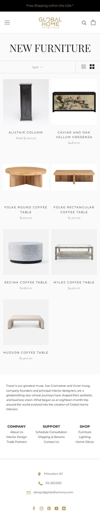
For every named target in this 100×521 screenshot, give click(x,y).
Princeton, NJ (53, 473)
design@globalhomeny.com (53, 492)
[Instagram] (42, 507)
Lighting (85, 437)
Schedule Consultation (51, 432)
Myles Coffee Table (74, 282)
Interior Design (16, 437)
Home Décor (85, 442)
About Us (16, 432)
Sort (35, 67)
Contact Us (51, 442)
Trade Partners (17, 442)
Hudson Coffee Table (25, 352)
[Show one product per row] (83, 66)
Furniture (84, 432)
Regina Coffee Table (25, 282)
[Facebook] (35, 507)
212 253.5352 (53, 483)
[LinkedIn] (65, 507)
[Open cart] (93, 22)
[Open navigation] (7, 22)
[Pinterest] (50, 507)
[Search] (84, 22)
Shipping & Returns (51, 437)
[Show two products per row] (92, 66)
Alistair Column (26, 132)
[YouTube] (57, 507)
